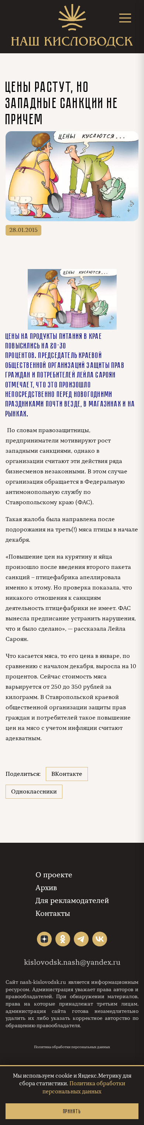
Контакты (52, 913)
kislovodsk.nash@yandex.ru (72, 962)
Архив (46, 887)
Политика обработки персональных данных (72, 1047)
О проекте (53, 874)
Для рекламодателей (72, 900)
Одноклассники (34, 791)
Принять (72, 1111)
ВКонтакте (66, 774)
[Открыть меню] (125, 17)
